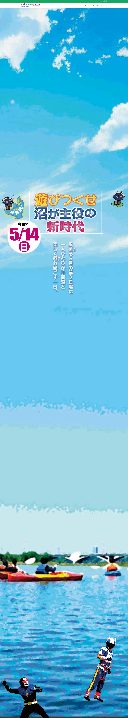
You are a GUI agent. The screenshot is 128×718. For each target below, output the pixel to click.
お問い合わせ (103, 5)
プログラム (91, 5)
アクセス (97, 5)
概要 (86, 5)
